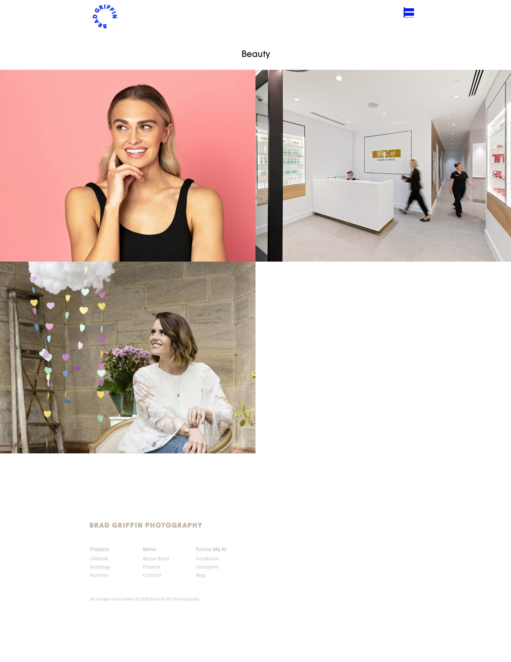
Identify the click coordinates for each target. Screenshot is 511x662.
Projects (151, 567)
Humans (99, 575)
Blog (201, 575)
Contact (152, 575)
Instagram (207, 567)
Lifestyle (99, 559)
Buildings (100, 567)
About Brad (156, 559)
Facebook (207, 559)
